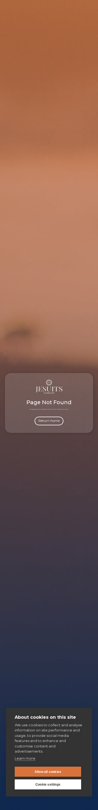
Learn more (25, 758)
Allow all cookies (48, 772)
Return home (49, 421)
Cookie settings (47, 784)
